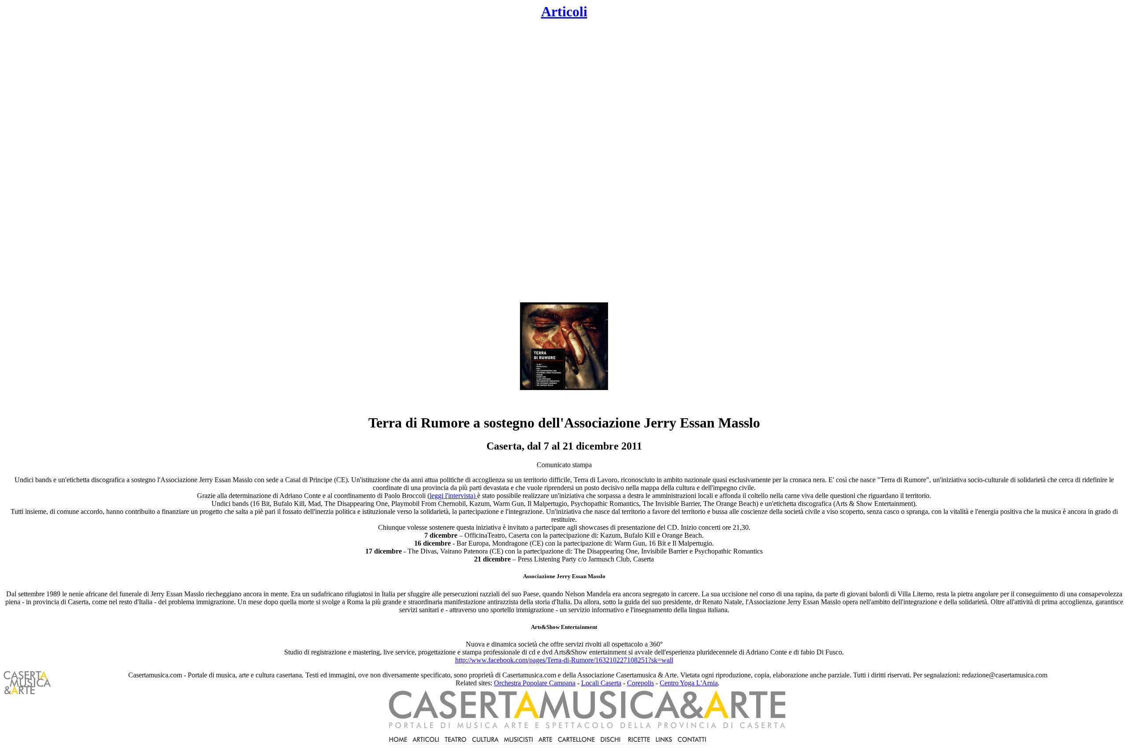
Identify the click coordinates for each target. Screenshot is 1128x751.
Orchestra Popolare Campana (534, 683)
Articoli (564, 11)
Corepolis (640, 683)
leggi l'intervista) (453, 495)
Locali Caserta (601, 683)
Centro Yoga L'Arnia (689, 683)
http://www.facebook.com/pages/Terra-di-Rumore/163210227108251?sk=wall (564, 660)
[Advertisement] (491, 161)
